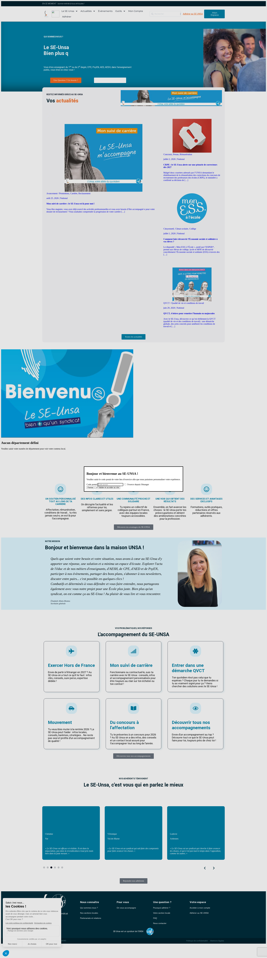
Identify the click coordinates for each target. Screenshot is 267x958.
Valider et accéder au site (108, 487)
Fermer (90, 487)
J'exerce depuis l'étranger (138, 484)
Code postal (91, 484)
